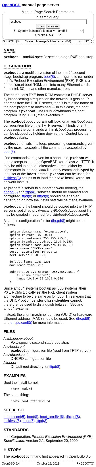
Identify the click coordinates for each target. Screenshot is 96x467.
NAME (9, 50)
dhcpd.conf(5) (21, 322)
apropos (53, 26)
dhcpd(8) (11, 192)
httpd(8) (43, 196)
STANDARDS (16, 430)
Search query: (48, 17)
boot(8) (49, 77)
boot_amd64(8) (52, 417)
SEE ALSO (14, 410)
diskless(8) (12, 178)
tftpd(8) (30, 192)
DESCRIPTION (17, 66)
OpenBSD (11, 5)
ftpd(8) (27, 196)
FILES (9, 331)
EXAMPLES (15, 375)
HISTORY (12, 450)
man (41, 26)
